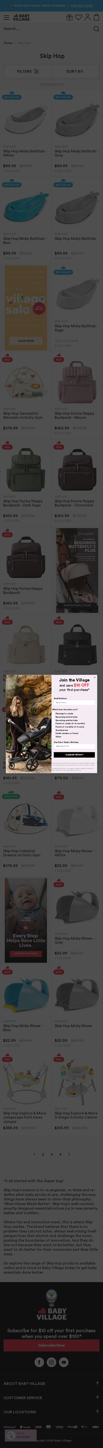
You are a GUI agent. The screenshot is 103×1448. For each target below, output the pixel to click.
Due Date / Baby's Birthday (66, 742)
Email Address (60, 698)
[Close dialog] (94, 677)
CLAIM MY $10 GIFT (74, 754)
